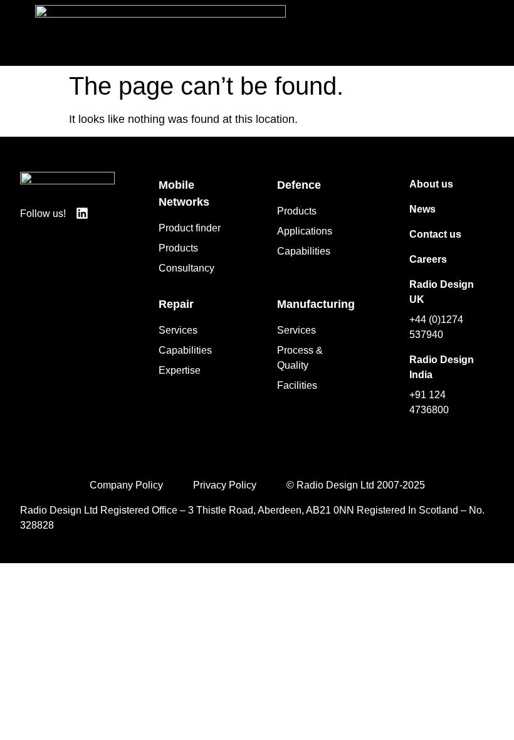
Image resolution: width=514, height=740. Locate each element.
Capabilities (303, 251)
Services (178, 330)
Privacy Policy (224, 485)
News (422, 209)
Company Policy (126, 485)
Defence (299, 185)
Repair (176, 304)
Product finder (190, 228)
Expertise (180, 370)
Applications (304, 231)
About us (431, 184)
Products (178, 248)
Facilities (297, 385)
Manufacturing (316, 304)
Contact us (435, 234)
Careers (428, 259)
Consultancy (186, 268)
